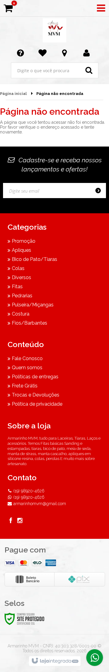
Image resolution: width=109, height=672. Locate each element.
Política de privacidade (37, 404)
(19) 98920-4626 (29, 490)
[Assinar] (100, 190)
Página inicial (13, 93)
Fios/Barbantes (29, 323)
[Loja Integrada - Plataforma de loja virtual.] (55, 661)
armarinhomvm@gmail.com (39, 503)
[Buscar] (88, 70)
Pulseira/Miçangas (33, 305)
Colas (18, 268)
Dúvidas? (22, 52)
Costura (20, 314)
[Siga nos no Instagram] (19, 521)
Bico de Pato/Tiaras (34, 259)
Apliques (21, 250)
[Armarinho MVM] (54, 30)
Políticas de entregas (35, 377)
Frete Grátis (25, 386)
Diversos (21, 277)
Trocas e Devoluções (35, 395)
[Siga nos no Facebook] (10, 521)
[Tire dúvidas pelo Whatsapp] (94, 657)
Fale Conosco (27, 358)
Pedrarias (22, 296)
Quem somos (27, 367)
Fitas (17, 286)
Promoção (23, 241)
